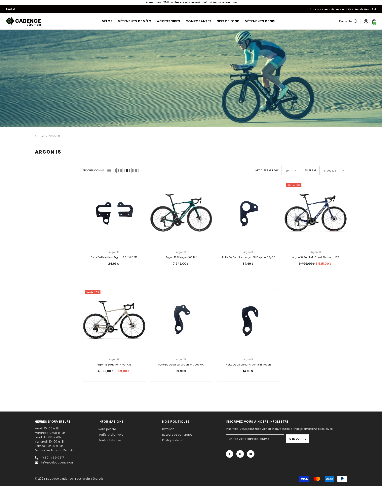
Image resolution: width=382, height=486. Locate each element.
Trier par (310, 170)
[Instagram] (240, 454)
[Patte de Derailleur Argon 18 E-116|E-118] (114, 212)
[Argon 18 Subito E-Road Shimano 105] (315, 212)
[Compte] (366, 21)
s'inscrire (297, 439)
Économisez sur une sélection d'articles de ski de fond (191, 2)
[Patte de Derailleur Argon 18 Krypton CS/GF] (248, 212)
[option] (191, 2)
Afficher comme (93, 170)
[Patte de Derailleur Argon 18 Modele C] (181, 319)
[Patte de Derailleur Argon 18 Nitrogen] (248, 319)
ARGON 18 (55, 136)
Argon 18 (114, 252)
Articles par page (267, 170)
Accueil (39, 136)
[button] (109, 170)
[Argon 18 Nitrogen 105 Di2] (181, 212)
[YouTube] (250, 454)
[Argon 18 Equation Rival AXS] (114, 319)
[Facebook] (229, 454)
